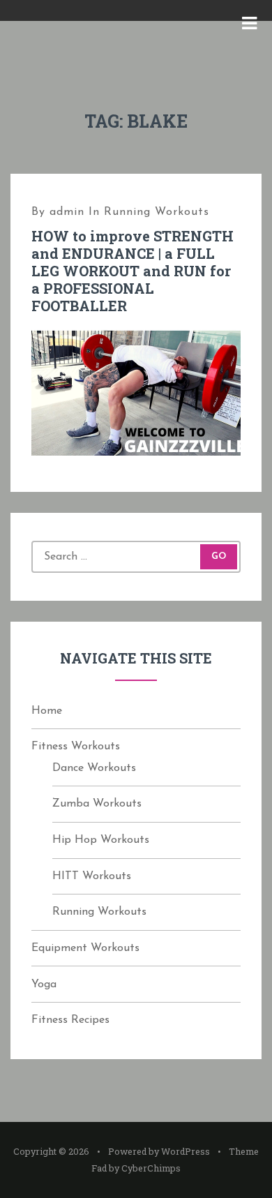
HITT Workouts (91, 876)
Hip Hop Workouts (100, 840)
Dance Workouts (94, 768)
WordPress (185, 1151)
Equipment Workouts (85, 948)
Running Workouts (156, 212)
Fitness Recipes (70, 1020)
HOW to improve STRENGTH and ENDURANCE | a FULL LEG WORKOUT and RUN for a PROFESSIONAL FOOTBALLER (132, 271)
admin (67, 212)
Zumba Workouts (97, 803)
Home (46, 711)
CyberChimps (151, 1168)
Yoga (43, 984)
